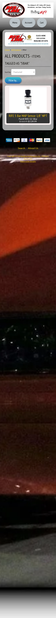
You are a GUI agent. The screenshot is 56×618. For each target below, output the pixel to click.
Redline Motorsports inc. (31, 156)
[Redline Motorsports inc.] (28, 15)
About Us (33, 148)
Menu (14, 22)
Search (21, 148)
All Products (16, 50)
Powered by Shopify (28, 161)
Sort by (8, 72)
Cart (42, 22)
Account (28, 22)
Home (7, 50)
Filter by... (13, 80)
